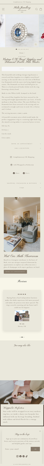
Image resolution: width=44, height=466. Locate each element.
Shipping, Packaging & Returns (22, 183)
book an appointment (15, 271)
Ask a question (22, 148)
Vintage (22, 56)
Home (21, 53)
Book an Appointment (22, 143)
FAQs (22, 187)
